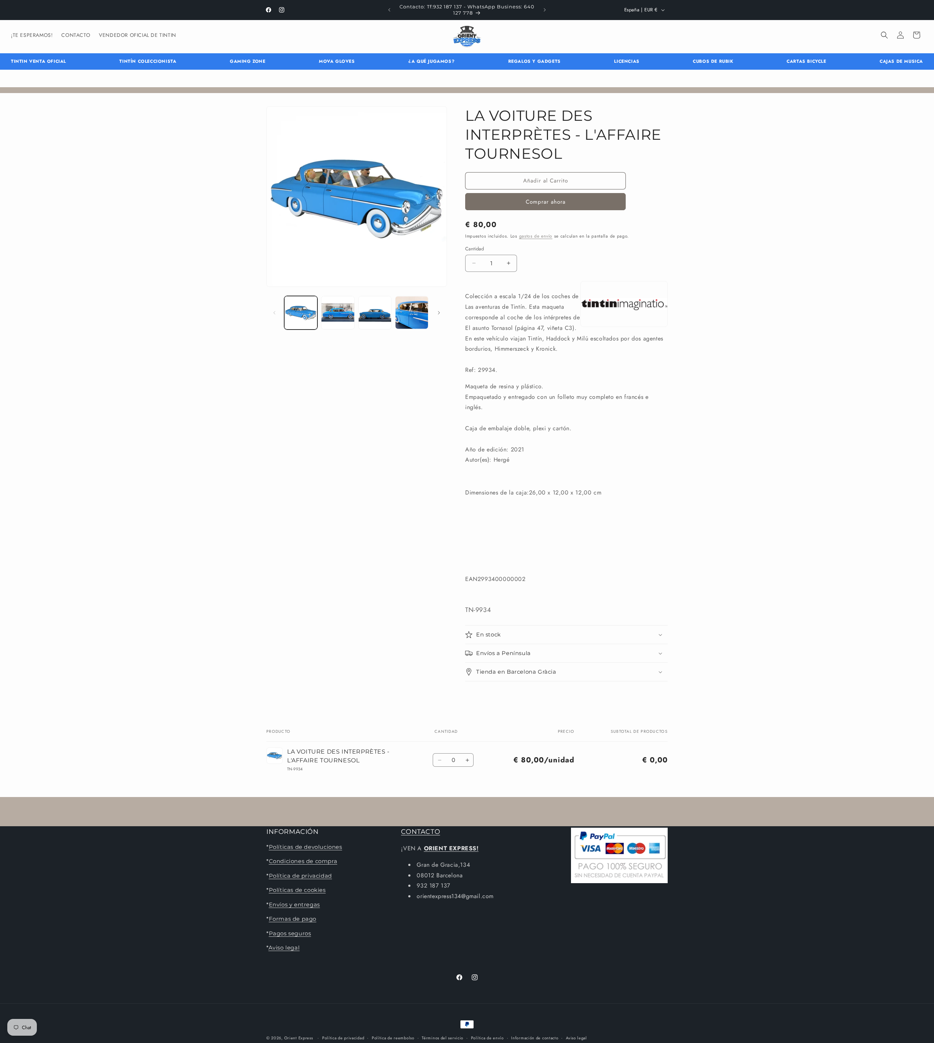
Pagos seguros (290, 933)
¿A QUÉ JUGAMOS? (431, 61)
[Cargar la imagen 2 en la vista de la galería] (337, 312)
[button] (884, 35)
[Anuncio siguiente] (545, 10)
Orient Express (298, 1038)
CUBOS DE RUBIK (713, 61)
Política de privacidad (300, 875)
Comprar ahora (546, 202)
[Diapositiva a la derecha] (439, 313)
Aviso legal (284, 947)
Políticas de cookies (297, 889)
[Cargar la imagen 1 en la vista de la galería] (300, 312)
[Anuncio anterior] (389, 10)
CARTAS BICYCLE (806, 61)
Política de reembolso (393, 1037)
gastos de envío (536, 236)
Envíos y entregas (294, 904)
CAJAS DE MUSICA (901, 61)
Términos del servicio (442, 1037)
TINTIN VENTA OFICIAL (38, 61)
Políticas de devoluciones (305, 846)
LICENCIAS (626, 61)
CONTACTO (420, 832)
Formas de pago (292, 918)
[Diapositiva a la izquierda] (274, 313)
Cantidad (474, 248)
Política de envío (487, 1037)
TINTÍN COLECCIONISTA (147, 61)
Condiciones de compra (303, 861)
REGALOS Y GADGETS (534, 61)
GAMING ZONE (248, 61)
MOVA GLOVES (337, 61)
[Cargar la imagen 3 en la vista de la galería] (374, 312)
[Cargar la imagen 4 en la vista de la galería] (411, 312)
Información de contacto (534, 1037)
